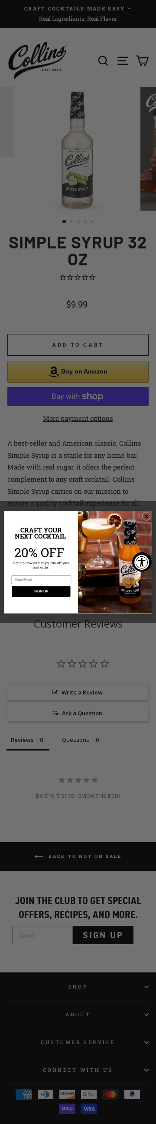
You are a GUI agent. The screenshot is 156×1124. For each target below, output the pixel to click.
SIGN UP (41, 591)
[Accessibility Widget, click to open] (142, 562)
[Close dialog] (146, 516)
